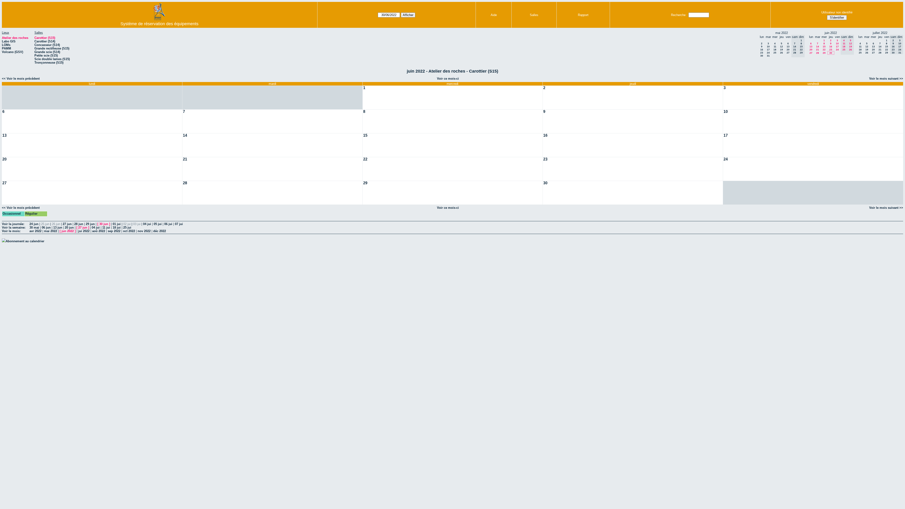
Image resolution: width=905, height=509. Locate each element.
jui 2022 (84, 231)
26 (781, 52)
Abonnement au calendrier (25, 241)
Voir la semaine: (13, 227)
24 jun (33, 224)
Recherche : (679, 15)
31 (768, 55)
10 (768, 46)
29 (824, 53)
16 (761, 49)
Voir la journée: (13, 224)
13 (788, 46)
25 (774, 52)
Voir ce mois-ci (448, 78)
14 (817, 46)
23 (761, 52)
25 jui (127, 227)
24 (768, 52)
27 (788, 52)
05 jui (158, 224)
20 (788, 49)
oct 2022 (129, 231)
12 (781, 46)
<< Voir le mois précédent (21, 78)
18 (774, 49)
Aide (494, 15)
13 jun (57, 227)
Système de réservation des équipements (159, 23)
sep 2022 (114, 231)
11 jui (106, 227)
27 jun (67, 224)
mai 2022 (50, 231)
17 (768, 49)
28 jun (78, 224)
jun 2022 (68, 231)
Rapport (583, 15)
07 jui (179, 224)
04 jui (147, 224)
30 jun (103, 224)
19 (781, 49)
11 (775, 46)
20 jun (69, 227)
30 (761, 55)
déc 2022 (159, 231)
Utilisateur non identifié (836, 12)
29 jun (90, 224)
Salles (534, 15)
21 (817, 49)
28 (817, 53)
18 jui (117, 227)
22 (824, 49)
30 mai (34, 227)
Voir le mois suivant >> (886, 78)
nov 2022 (144, 231)
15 (824, 46)
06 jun (46, 227)
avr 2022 (35, 231)
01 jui (117, 224)
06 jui (168, 224)
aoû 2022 (98, 231)
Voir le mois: (11, 231)
